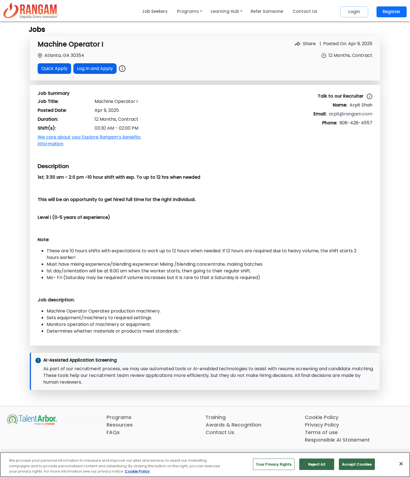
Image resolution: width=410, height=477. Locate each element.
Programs (119, 417)
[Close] (401, 463)
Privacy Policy (322, 424)
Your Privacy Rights (273, 464)
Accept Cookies (357, 464)
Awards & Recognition (233, 424)
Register (392, 11)
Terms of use (321, 432)
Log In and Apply (95, 68)
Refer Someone (267, 11)
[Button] (122, 68)
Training (216, 417)
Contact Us (305, 11)
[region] (205, 464)
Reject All (316, 464)
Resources (120, 424)
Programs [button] (188, 11)
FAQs (113, 432)
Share (309, 43)
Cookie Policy (321, 417)
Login (354, 11)
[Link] (30, 10)
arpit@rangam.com (350, 114)
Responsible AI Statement (337, 439)
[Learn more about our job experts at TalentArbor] (368, 96)
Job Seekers (155, 11)
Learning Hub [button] (225, 11)
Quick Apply (54, 68)
